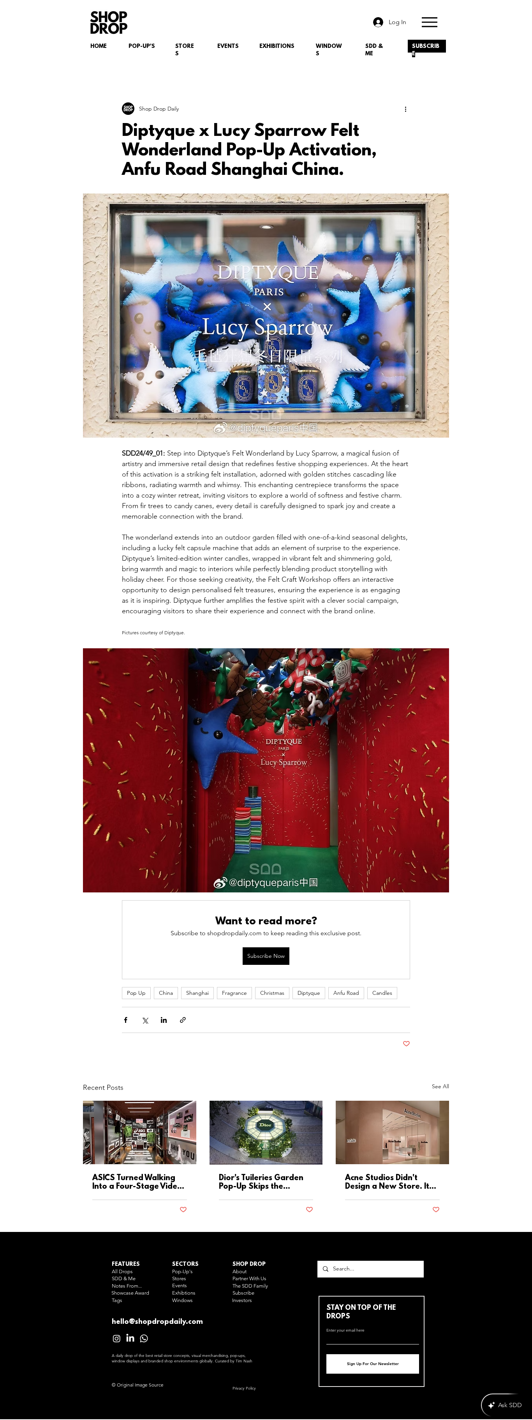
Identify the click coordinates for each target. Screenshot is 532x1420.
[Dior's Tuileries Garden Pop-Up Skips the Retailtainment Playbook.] (266, 1133)
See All (440, 1086)
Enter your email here (345, 1330)
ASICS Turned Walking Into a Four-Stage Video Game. (137, 1182)
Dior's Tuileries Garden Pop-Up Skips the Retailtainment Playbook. (261, 1182)
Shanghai (197, 992)
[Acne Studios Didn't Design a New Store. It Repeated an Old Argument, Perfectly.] (392, 1132)
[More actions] (405, 108)
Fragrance (234, 992)
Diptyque (309, 992)
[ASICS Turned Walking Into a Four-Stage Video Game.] (139, 1132)
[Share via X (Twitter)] (144, 1020)
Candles (382, 992)
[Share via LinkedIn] (163, 1020)
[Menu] (429, 22)
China (166, 992)
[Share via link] (183, 1020)
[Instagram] (117, 1338)
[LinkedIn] (130, 1338)
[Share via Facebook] (125, 1020)
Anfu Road (346, 992)
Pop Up (136, 992)
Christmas (272, 992)
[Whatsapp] (144, 1338)
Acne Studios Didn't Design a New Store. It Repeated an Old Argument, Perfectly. (387, 1182)
